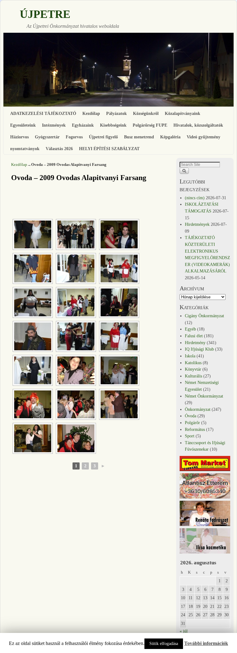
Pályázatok (116, 113)
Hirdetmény (195, 342)
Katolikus (193, 362)
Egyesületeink (23, 125)
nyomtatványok (25, 148)
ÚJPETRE (45, 14)
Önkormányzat (197, 409)
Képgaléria (170, 136)
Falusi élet (194, 335)
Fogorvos (74, 136)
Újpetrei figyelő (103, 136)
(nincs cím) (195, 197)
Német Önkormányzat (204, 396)
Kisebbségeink (113, 125)
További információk (206, 643)
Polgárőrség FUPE (150, 125)
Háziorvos (19, 136)
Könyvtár (193, 369)
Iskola (190, 355)
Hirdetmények (197, 224)
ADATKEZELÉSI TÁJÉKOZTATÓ (43, 113)
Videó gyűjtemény (203, 136)
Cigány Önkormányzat (204, 315)
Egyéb (190, 328)
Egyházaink (83, 125)
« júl (184, 631)
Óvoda (190, 415)
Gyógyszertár (47, 136)
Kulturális (193, 375)
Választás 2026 (59, 148)
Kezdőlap (91, 113)
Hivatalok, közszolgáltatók (198, 125)
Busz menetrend (139, 136)
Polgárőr (192, 422)
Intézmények (54, 125)
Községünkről (146, 113)
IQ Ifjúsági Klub (199, 349)
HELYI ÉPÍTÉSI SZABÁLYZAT (109, 148)
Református (195, 429)
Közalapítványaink (182, 113)
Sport (189, 435)
